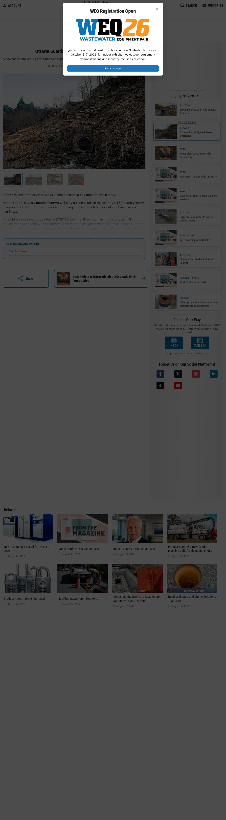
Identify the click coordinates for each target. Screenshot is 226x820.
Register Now (113, 68)
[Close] (157, 9)
